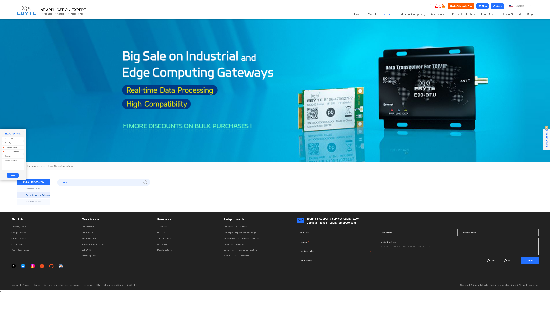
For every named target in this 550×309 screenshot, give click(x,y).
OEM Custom (163, 244)
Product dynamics (19, 238)
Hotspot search (234, 219)
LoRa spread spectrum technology (240, 233)
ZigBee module (89, 238)
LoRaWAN (86, 250)
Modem (388, 14)
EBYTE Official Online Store (109, 285)
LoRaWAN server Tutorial (235, 227)
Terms (37, 285)
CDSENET (132, 285)
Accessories (438, 14)
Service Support (164, 238)
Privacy (26, 285)
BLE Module (87, 233)
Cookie (14, 285)
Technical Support (509, 14)
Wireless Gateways (35, 188)
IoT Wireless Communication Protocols (241, 238)
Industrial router (33, 202)
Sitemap (88, 285)
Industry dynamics (19, 244)
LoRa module (88, 227)
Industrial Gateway (37, 166)
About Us (487, 14)
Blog (530, 14)
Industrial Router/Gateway (94, 244)
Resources (164, 219)
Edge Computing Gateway (61, 166)
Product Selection (463, 14)
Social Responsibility (20, 250)
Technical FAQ (163, 227)
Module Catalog (164, 250)
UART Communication (234, 244)
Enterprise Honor (19, 233)
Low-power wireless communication (240, 250)
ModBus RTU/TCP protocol (236, 256)
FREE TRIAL (162, 233)
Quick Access (90, 219)
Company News (18, 227)
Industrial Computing (412, 14)
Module (373, 14)
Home (358, 14)
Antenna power (89, 256)
